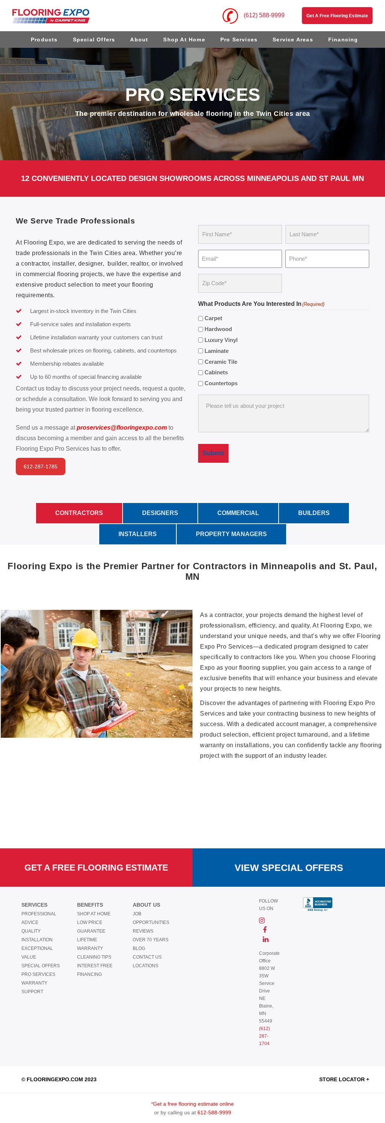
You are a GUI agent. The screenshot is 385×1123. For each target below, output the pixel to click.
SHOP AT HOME (94, 913)
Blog (139, 948)
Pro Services (239, 39)
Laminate (217, 351)
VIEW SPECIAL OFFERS (289, 867)
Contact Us (147, 957)
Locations (145, 965)
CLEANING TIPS (94, 957)
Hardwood (218, 329)
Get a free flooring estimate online (193, 1104)
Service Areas (293, 39)
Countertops (221, 383)
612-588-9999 (214, 1112)
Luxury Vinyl (221, 340)
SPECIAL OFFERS (40, 965)
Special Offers (94, 39)
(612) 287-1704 (264, 1036)
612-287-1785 (41, 466)
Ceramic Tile (221, 362)
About (139, 39)
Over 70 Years (150, 939)
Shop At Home (184, 39)
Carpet (213, 318)
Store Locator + (344, 1079)
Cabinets (216, 372)
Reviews (143, 931)
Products (44, 39)
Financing (343, 39)
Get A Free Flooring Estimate (96, 867)
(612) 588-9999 (263, 15)
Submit (213, 453)
